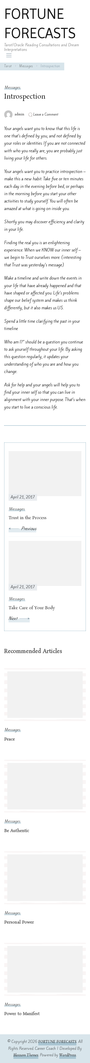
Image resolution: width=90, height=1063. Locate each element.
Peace (9, 739)
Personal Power (19, 922)
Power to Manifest (22, 1014)
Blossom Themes (25, 1055)
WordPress (67, 1055)
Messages (12, 87)
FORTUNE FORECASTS (40, 23)
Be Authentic (16, 831)
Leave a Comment (45, 114)
